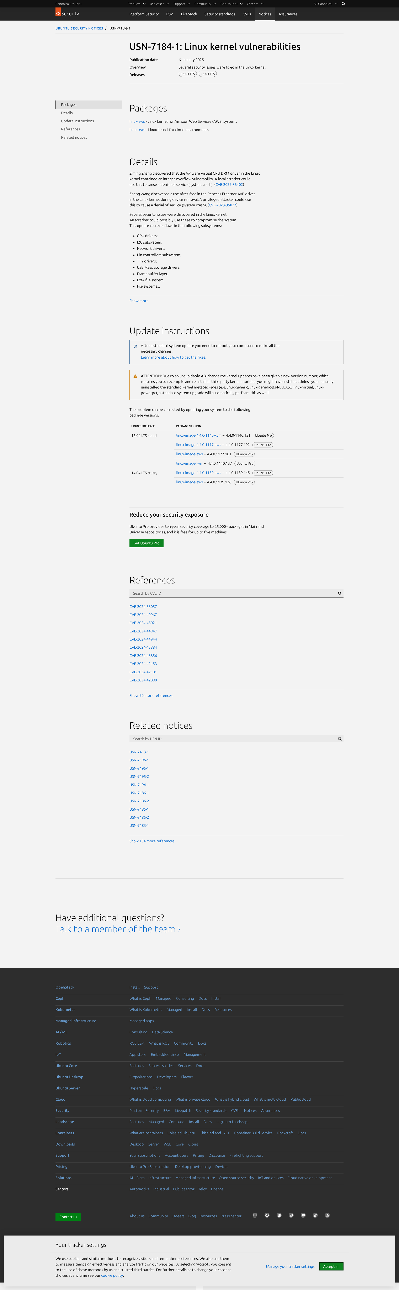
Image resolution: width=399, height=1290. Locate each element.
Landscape (64, 1122)
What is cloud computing (150, 1099)
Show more (139, 301)
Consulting (185, 998)
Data (141, 1178)
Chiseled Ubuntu (181, 1133)
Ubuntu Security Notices (79, 28)
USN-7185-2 (139, 817)
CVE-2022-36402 (229, 184)
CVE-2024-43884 (143, 647)
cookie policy (112, 1275)
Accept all (331, 1266)
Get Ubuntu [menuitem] (229, 4)
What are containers (146, 1133)
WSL (167, 1144)
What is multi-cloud (270, 1099)
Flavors (187, 1077)
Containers (64, 1133)
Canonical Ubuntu (68, 4)
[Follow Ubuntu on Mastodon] (256, 1216)
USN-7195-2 (139, 776)
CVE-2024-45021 (143, 623)
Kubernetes (65, 1009)
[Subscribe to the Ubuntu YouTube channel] (304, 1216)
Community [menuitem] (203, 4)
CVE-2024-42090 (143, 680)
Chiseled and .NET (215, 1133)
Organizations (141, 1077)
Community (183, 1043)
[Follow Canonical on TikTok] (316, 1216)
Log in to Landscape (233, 1122)
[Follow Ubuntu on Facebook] (268, 1216)
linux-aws (137, 121)
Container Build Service (253, 1133)
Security (62, 1110)
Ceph (59, 998)
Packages (68, 104)
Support (151, 987)
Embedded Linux (165, 1054)
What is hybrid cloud (232, 1099)
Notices (265, 14)
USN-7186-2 (139, 801)
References (70, 129)
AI (131, 1178)
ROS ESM (137, 1043)
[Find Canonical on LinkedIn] (280, 1216)
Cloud (60, 1099)
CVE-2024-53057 (143, 606)
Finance (217, 1189)
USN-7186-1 (139, 793)
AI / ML (61, 1032)
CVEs (247, 14)
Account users (176, 1155)
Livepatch (189, 14)
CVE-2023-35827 (222, 205)
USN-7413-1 (139, 752)
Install (134, 987)
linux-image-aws (189, 454)
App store (137, 1054)
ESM (170, 14)
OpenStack (64, 987)
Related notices (74, 137)
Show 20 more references (150, 695)
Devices (221, 1166)
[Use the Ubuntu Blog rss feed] (328, 1216)
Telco (202, 1189)
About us (137, 1216)
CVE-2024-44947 (143, 631)
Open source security (236, 1178)
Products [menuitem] (134, 4)
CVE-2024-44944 (143, 639)
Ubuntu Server (67, 1088)
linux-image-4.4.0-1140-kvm (199, 435)
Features (136, 1065)
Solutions (63, 1178)
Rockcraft (285, 1133)
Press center (231, 1216)
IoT (58, 1054)
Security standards (219, 14)
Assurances (288, 14)
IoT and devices (271, 1178)
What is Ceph (140, 998)
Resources (223, 1009)
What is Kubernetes (145, 1009)
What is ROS (159, 1043)
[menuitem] (326, 3)
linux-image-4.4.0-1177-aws (198, 444)
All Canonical (323, 4)
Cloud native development (309, 1178)
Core (180, 1144)
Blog (192, 1216)
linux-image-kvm (189, 463)
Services (185, 1065)
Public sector (184, 1189)
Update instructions (77, 121)
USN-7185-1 (139, 809)
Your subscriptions (144, 1155)
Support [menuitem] (179, 4)
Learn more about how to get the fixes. (173, 357)
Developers (167, 1077)
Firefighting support (246, 1155)
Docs (202, 998)
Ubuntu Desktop (69, 1077)
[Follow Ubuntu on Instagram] (292, 1216)
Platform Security (144, 14)
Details (67, 113)
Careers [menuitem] (252, 4)
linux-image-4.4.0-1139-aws (198, 472)
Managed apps (141, 1021)
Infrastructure (160, 1178)
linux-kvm (137, 129)
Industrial (161, 1189)
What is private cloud (193, 1099)
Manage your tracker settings (290, 1266)
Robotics (63, 1043)
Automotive (139, 1189)
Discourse (217, 1155)
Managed (163, 998)
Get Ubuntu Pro (146, 543)
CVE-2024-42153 (143, 664)
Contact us (68, 1217)
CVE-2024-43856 (143, 655)
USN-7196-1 (139, 760)
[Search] (343, 3)
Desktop (136, 1144)
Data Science (162, 1032)
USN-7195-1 (139, 768)
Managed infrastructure (75, 1021)
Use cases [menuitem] (157, 4)
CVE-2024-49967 (143, 615)
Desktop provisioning (193, 1166)
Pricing (198, 1155)
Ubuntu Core (66, 1065)
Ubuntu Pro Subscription (149, 1166)
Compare (176, 1122)
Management (195, 1054)
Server (153, 1144)
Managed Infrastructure (195, 1178)
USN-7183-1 (139, 825)
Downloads (65, 1144)
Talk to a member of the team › (117, 929)
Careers (178, 1216)
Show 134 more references (152, 841)
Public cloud (301, 1099)
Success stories (161, 1065)
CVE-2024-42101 (143, 672)
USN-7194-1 (139, 785)
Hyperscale (138, 1088)
